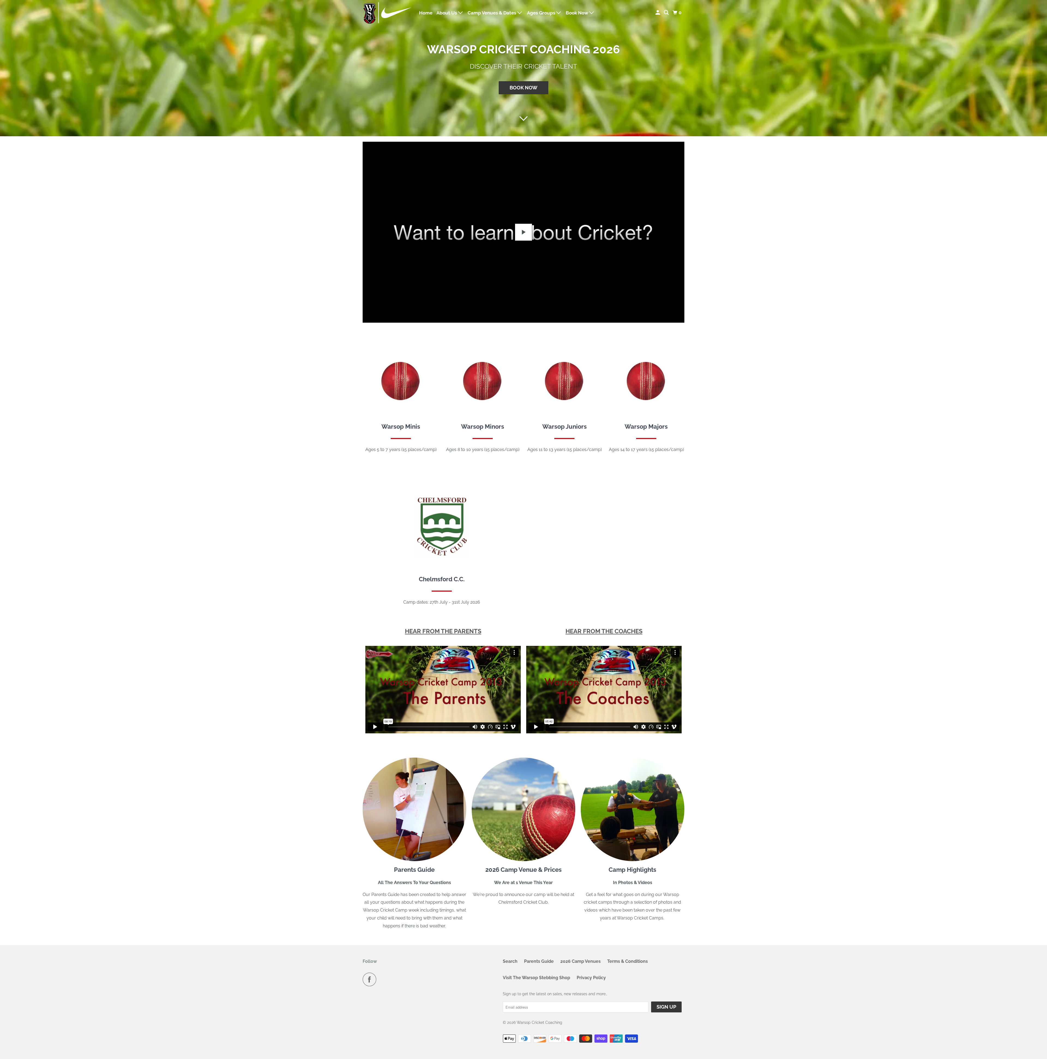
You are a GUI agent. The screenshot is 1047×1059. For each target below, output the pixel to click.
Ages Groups (541, 13)
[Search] (666, 12)
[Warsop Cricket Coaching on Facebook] (371, 979)
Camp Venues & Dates (492, 13)
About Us (447, 13)
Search (510, 961)
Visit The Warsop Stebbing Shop (536, 977)
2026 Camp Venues (580, 961)
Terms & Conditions (627, 961)
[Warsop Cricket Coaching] (387, 12)
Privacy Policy (591, 977)
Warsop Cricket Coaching (539, 1022)
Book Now (577, 13)
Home (425, 13)
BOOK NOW (523, 87)
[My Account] (658, 12)
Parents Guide (539, 961)
